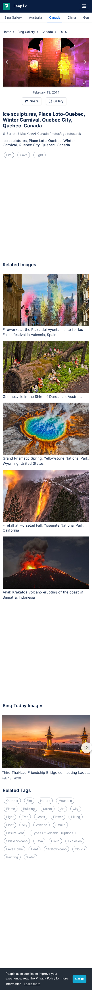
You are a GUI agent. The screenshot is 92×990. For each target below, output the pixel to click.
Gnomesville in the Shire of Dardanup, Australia (42, 396)
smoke (60, 825)
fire (9, 155)
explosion (75, 841)
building (29, 809)
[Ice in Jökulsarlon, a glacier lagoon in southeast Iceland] (7, 62)
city (76, 809)
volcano (41, 825)
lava (39, 841)
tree (25, 817)
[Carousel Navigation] (46, 751)
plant (10, 825)
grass (41, 817)
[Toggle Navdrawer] (84, 6)
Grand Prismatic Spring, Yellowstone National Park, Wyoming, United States (46, 461)
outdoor (12, 800)
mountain (65, 800)
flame (10, 809)
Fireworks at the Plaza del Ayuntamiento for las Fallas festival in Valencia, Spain (43, 332)
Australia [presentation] (35, 17)
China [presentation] (72, 17)
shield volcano (16, 841)
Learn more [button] (32, 984)
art (62, 809)
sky (24, 825)
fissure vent (15, 833)
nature (45, 800)
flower (58, 817)
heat (34, 849)
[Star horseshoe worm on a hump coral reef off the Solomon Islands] (85, 62)
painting (12, 857)
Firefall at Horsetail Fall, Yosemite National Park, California (43, 528)
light (39, 155)
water (30, 857)
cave (23, 155)
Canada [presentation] (55, 17)
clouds (80, 849)
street (47, 809)
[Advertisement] (46, 212)
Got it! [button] (79, 979)
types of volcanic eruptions (52, 833)
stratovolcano (56, 849)
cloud (55, 841)
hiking (75, 817)
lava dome (14, 849)
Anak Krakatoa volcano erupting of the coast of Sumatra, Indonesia (43, 595)
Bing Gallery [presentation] (13, 17)
